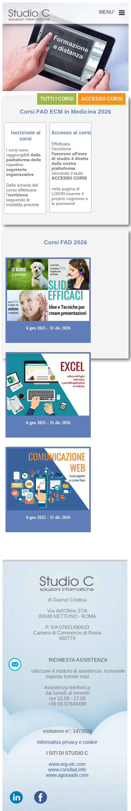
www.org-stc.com (67, 764)
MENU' (107, 12)
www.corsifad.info (67, 769)
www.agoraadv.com (67, 775)
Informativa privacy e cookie (67, 742)
